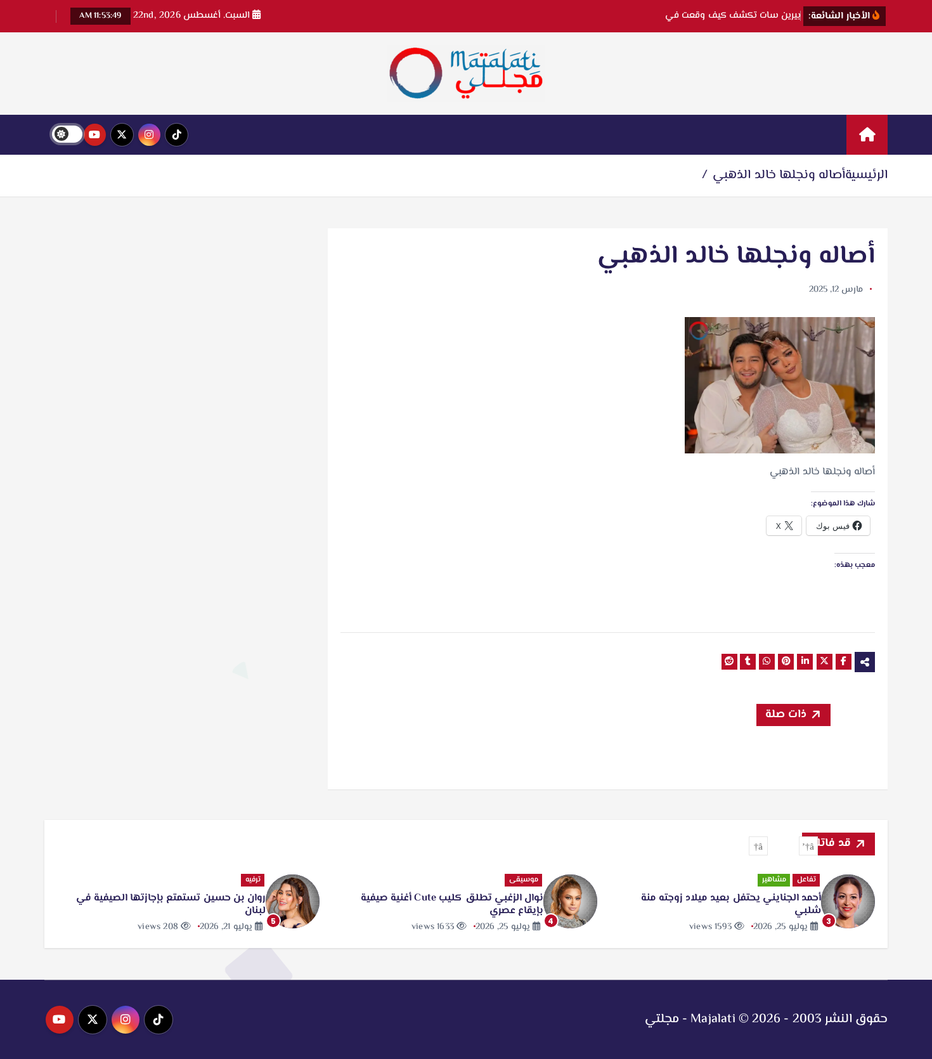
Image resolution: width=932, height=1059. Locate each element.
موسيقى (523, 880)
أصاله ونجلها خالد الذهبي (779, 175)
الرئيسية (866, 175)
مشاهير (774, 880)
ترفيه (253, 880)
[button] (808, 845)
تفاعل (806, 880)
